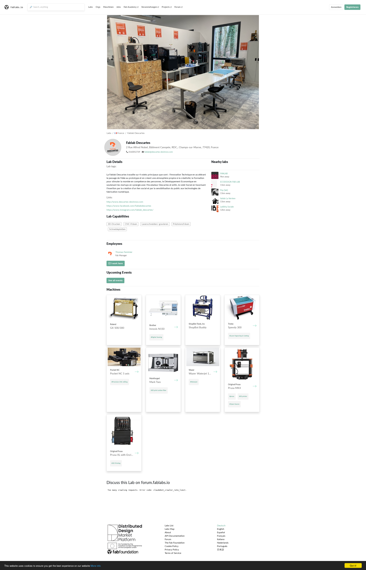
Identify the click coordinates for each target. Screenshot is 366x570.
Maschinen (108, 7)
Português (222, 546)
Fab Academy (130, 7)
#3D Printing (116, 463)
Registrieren (352, 7)
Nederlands (222, 543)
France (120, 133)
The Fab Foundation (175, 543)
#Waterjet (193, 382)
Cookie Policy (171, 546)
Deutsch (221, 525)
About (168, 532)
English (220, 529)
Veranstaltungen (149, 7)
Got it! (353, 565)
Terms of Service (173, 553)
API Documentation (175, 536)
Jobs (118, 7)
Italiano (220, 539)
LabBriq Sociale (227, 207)
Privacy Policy (172, 550)
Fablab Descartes (136, 133)
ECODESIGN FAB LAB (230, 182)
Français (221, 536)
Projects (166, 7)
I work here (116, 263)
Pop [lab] (224, 190)
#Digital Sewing (156, 337)
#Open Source (234, 404)
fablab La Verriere (227, 198)
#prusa (231, 396)
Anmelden (336, 7)
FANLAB (224, 174)
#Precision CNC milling (120, 382)
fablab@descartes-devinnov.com (158, 152)
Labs (90, 7)
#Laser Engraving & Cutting (239, 336)
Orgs (98, 7)
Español (221, 532)
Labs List (169, 525)
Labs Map (169, 529)
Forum (177, 7)
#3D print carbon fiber (158, 390)
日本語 (220, 550)
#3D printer (243, 396)
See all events (115, 280)
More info (96, 565)
